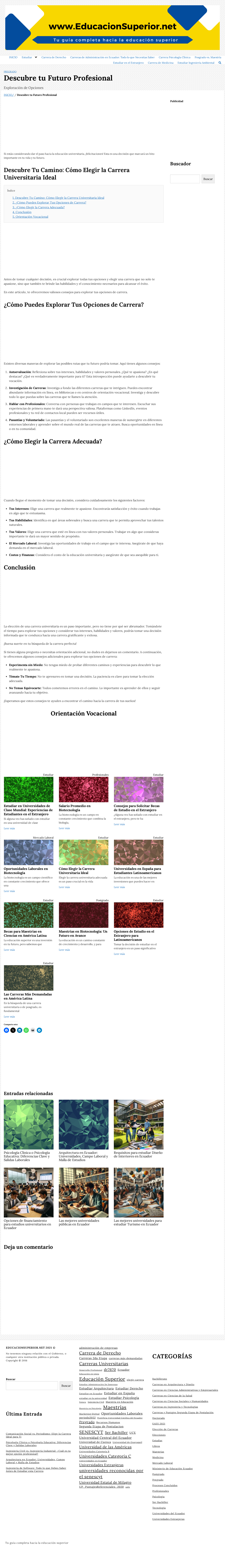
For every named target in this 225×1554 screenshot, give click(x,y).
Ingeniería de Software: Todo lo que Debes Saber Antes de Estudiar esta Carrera (36, 1470)
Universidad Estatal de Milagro (105, 1482)
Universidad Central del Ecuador (105, 1438)
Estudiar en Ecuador (90, 1393)
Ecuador (124, 1370)
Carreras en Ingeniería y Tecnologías (175, 1406)
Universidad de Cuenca (95, 1442)
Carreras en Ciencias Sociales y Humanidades (180, 1401)
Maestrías (115, 1407)
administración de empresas (98, 1347)
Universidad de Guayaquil (127, 1442)
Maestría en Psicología (90, 1408)
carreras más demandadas (125, 1358)
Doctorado (158, 1418)
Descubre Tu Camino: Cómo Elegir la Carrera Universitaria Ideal (58, 198)
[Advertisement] (84, 124)
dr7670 (110, 1369)
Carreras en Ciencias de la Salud (172, 1395)
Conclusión (22, 212)
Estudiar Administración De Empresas (98, 1384)
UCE (132, 1433)
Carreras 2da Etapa (93, 1358)
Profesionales (100, 774)
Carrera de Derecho (54, 57)
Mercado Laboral (43, 837)
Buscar (208, 179)
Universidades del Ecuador (168, 1513)
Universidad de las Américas (105, 1446)
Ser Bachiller (116, 1432)
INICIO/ (9, 95)
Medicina (158, 1457)
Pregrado (10, 71)
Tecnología (159, 1507)
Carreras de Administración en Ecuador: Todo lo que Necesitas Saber (112, 57)
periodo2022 (87, 1417)
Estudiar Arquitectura (96, 1388)
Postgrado (102, 900)
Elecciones (159, 1434)
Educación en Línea (89, 1374)
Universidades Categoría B (94, 1451)
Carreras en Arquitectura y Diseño (173, 1384)
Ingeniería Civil (96, 1402)
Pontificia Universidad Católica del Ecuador (120, 1418)
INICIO (13, 57)
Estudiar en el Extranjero (128, 62)
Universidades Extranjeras (101, 1465)
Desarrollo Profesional (90, 1370)
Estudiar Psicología (124, 1398)
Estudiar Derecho (129, 1388)
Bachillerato (159, 1378)
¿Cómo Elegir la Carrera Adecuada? (39, 207)
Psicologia (158, 1496)
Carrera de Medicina (160, 62)
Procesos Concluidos (164, 1485)
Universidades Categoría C (105, 1456)
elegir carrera (135, 1379)
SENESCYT (91, 1432)
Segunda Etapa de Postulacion (101, 1426)
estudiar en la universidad (93, 1398)
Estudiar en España (119, 1393)
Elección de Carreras (165, 1429)
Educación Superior (102, 1379)
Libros (156, 1446)
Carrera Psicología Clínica (174, 57)
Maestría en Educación (119, 1401)
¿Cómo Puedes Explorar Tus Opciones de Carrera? (49, 202)
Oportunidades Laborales (122, 1413)
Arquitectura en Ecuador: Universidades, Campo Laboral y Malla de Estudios (35, 1461)
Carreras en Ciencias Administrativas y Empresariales (185, 1390)
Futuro (82, 1402)
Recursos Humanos (108, 1422)
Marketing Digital (89, 1413)
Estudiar (27, 57)
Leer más (9, 828)
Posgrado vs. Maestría (208, 57)
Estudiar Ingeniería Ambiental (196, 62)
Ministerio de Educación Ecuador (172, 1468)
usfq (128, 1487)
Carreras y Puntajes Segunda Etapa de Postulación (183, 1412)
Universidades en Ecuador (93, 1460)
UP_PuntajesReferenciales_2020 (101, 1486)
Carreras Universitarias (103, 1363)
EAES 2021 (158, 1423)
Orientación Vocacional (30, 217)
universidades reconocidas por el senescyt (111, 1473)
